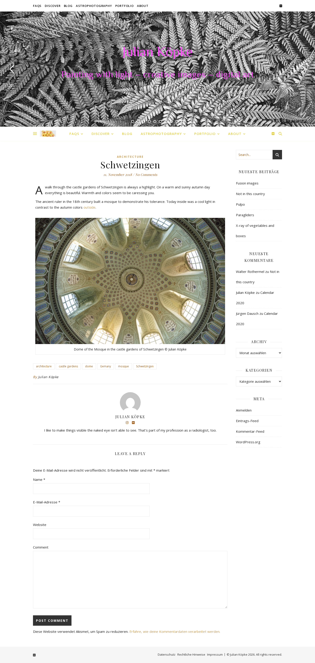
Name (39, 479)
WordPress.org (248, 442)
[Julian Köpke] (48, 134)
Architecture (130, 157)
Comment (40, 547)
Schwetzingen (145, 366)
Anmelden (244, 410)
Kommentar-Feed (250, 431)
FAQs (37, 6)
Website (39, 524)
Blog (68, 6)
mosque (123, 366)
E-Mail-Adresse (46, 502)
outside (89, 207)
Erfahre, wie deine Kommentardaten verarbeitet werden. (174, 631)
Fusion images (247, 183)
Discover (52, 6)
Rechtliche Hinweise (191, 654)
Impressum (215, 654)
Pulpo (240, 204)
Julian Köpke (157, 53)
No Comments (146, 174)
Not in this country (250, 193)
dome (89, 366)
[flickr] (280, 6)
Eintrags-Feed (247, 420)
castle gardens (68, 366)
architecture (44, 366)
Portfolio (124, 6)
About (143, 6)
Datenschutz (166, 654)
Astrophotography (94, 6)
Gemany (105, 366)
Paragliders (245, 215)
